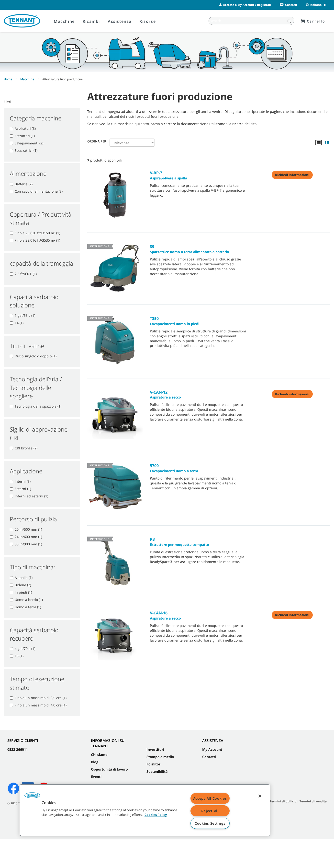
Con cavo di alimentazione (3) (39, 191)
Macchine (64, 21)
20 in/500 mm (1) (28, 529)
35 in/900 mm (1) (28, 544)
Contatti (291, 5)
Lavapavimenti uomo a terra (174, 468)
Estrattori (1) (25, 135)
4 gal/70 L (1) (25, 648)
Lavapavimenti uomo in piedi (174, 321)
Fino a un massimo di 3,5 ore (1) (41, 697)
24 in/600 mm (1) (28, 536)
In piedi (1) (23, 592)
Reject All (209, 811)
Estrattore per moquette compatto (179, 542)
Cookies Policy (156, 815)
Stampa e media (160, 756)
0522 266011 (17, 749)
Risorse (147, 21)
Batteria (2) (24, 184)
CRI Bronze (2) (26, 448)
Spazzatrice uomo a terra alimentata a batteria (189, 249)
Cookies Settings (210, 823)
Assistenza (120, 21)
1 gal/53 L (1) (25, 315)
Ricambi (91, 21)
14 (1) (19, 322)
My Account (212, 749)
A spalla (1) (24, 577)
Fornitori (153, 764)
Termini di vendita (313, 801)
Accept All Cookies (210, 798)
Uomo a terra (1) (28, 607)
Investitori (155, 749)
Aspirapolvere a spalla (168, 175)
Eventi (96, 776)
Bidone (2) (23, 585)
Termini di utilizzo (283, 801)
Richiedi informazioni (292, 175)
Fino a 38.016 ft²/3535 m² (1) (37, 240)
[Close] (260, 796)
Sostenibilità (156, 771)
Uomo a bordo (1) (29, 599)
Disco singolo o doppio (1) (35, 356)
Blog (94, 762)
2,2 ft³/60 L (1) (26, 273)
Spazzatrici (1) (26, 150)
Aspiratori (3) (25, 128)
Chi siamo (99, 754)
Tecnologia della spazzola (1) (38, 406)
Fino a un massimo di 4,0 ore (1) (41, 705)
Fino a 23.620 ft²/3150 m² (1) (37, 233)
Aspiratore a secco (165, 394)
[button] (32, 797)
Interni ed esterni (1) (31, 496)
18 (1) (19, 656)
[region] (145, 810)
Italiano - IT (318, 5)
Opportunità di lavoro (109, 769)
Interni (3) (23, 481)
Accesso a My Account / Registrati (247, 5)
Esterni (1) (23, 488)
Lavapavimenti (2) (29, 143)
